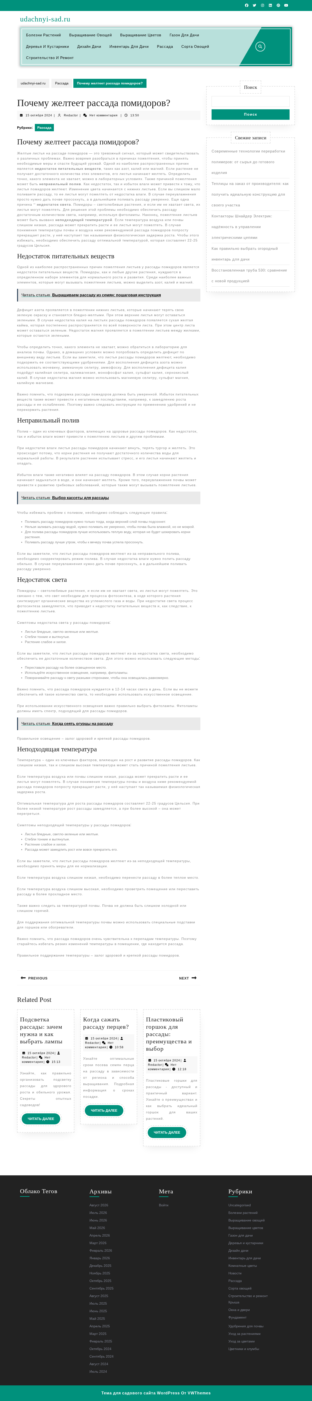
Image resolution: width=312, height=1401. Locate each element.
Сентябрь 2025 (101, 1288)
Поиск (250, 87)
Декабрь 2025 (100, 1266)
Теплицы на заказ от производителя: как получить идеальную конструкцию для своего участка (250, 194)
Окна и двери (239, 1310)
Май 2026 (97, 1228)
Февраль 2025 (100, 1341)
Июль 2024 (98, 1371)
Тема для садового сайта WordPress (140, 1393)
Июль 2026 (98, 1213)
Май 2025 (97, 1318)
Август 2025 (98, 1296)
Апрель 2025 (99, 1326)
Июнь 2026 (98, 1220)
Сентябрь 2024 (101, 1356)
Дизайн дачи (89, 46)
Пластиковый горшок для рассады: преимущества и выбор (169, 1034)
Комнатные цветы (242, 1266)
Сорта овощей (195, 46)
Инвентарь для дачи (129, 46)
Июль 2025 (98, 1303)
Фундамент (237, 1317)
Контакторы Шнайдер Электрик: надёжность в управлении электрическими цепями (242, 227)
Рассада (165, 46)
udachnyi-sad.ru (45, 19)
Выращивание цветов (140, 35)
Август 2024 (98, 1364)
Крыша (233, 1302)
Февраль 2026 (100, 1250)
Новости (235, 1273)
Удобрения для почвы (245, 1326)
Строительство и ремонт (50, 58)
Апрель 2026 (99, 1235)
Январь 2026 (99, 1258)
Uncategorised (239, 1205)
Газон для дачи (184, 35)
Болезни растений (43, 35)
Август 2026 (98, 1205)
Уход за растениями (244, 1334)
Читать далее (44, 1120)
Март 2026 (98, 1243)
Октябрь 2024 (100, 1349)
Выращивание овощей (90, 35)
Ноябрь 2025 (99, 1273)
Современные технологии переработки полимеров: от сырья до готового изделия (248, 162)
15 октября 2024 (39, 115)
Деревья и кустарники (47, 46)
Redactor (71, 115)
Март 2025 (98, 1334)
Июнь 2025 (98, 1311)
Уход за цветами (241, 1341)
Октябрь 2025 (100, 1281)
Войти (163, 1205)
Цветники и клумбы (243, 1349)
